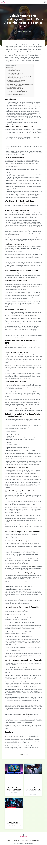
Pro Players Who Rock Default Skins (15, 78)
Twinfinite (13, 649)
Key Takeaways (9, 67)
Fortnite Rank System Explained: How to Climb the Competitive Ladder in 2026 (14, 823)
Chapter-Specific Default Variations (15, 82)
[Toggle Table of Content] (31, 66)
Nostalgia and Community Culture (15, 74)
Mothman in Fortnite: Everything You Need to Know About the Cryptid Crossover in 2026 (33, 790)
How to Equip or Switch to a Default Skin (15, 92)
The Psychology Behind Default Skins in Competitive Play (19, 76)
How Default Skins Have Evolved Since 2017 (16, 80)
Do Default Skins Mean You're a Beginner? (16, 90)
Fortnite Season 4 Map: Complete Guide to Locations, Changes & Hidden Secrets (14, 789)
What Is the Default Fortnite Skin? (14, 69)
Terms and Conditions (35, 840)
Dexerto (13, 297)
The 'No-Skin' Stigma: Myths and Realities (15, 88)
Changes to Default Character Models (15, 81)
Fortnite (19, 31)
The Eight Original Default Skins (14, 70)
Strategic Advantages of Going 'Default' (15, 73)
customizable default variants (11, 520)
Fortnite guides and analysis (24, 714)
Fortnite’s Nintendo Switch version (24, 408)
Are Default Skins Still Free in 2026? (15, 85)
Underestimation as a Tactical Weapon (15, 77)
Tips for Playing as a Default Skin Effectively (16, 94)
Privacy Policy (24, 840)
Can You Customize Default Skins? (13, 87)
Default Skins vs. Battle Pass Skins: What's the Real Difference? (20, 84)
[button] (45, 2)
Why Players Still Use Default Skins (14, 71)
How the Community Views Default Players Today (18, 91)
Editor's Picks (24, 754)
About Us (9, 840)
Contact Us (16, 840)
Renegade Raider (31, 566)
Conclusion (9, 95)
